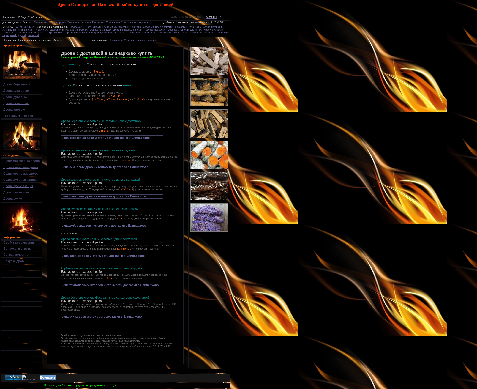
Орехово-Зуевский (178, 29)
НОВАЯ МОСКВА (24, 27)
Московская (41, 22)
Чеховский (119, 32)
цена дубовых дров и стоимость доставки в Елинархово (104, 225)
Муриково (129, 40)
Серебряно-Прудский (14, 35)
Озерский (209, 32)
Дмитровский (121, 27)
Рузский (83, 29)
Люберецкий (23, 32)
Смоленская (113, 22)
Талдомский (77, 27)
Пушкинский (41, 29)
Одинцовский (97, 29)
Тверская (143, 22)
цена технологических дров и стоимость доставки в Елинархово (110, 285)
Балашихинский (133, 29)
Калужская (98, 22)
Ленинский (8, 32)
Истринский (194, 27)
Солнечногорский (212, 27)
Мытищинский (25, 29)
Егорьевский (70, 32)
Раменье (151, 40)
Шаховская (116, 40)
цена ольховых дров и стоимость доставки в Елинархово (105, 196)
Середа (141, 40)
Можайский (71, 29)
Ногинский (33, 35)
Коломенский (148, 32)
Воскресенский (53, 32)
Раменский (37, 32)
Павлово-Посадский (155, 29)
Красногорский (114, 29)
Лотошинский (93, 27)
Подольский (86, 32)
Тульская (85, 22)
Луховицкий (164, 32)
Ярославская (128, 22)
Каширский (196, 32)
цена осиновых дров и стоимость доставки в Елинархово (105, 167)
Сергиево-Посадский (142, 27)
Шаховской (180, 27)
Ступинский (133, 32)
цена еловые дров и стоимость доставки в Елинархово (103, 255)
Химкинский (9, 29)
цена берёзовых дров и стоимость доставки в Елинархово (105, 137)
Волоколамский (164, 27)
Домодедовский (103, 32)
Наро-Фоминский (213, 29)
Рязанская (73, 22)
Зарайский (222, 32)
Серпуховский (180, 32)
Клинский (107, 27)
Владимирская (57, 22)
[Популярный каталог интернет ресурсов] (48, 379)
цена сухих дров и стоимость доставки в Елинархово (101, 316)
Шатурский (196, 29)
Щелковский (57, 29)
